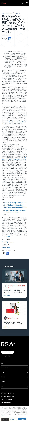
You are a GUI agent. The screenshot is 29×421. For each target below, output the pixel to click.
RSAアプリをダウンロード (8, 393)
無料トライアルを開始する (7, 396)
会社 (2, 386)
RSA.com (8, 236)
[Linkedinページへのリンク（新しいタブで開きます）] (5, 356)
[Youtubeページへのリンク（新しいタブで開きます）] (9, 356)
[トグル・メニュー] (27, 3)
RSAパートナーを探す (6, 402)
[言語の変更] (22, 3)
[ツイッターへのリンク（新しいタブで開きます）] (2, 356)
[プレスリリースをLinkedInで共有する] (9, 38)
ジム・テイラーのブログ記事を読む (13, 205)
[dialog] (14, 413)
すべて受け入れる (22, 419)
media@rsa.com (6, 247)
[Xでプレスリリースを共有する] (6, 38)
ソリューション (4, 367)
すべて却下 (12, 419)
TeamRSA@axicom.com (8, 242)
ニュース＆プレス (6, 13)
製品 (2, 363)
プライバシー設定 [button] (5, 419)
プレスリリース (16, 13)
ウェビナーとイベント (6, 399)
